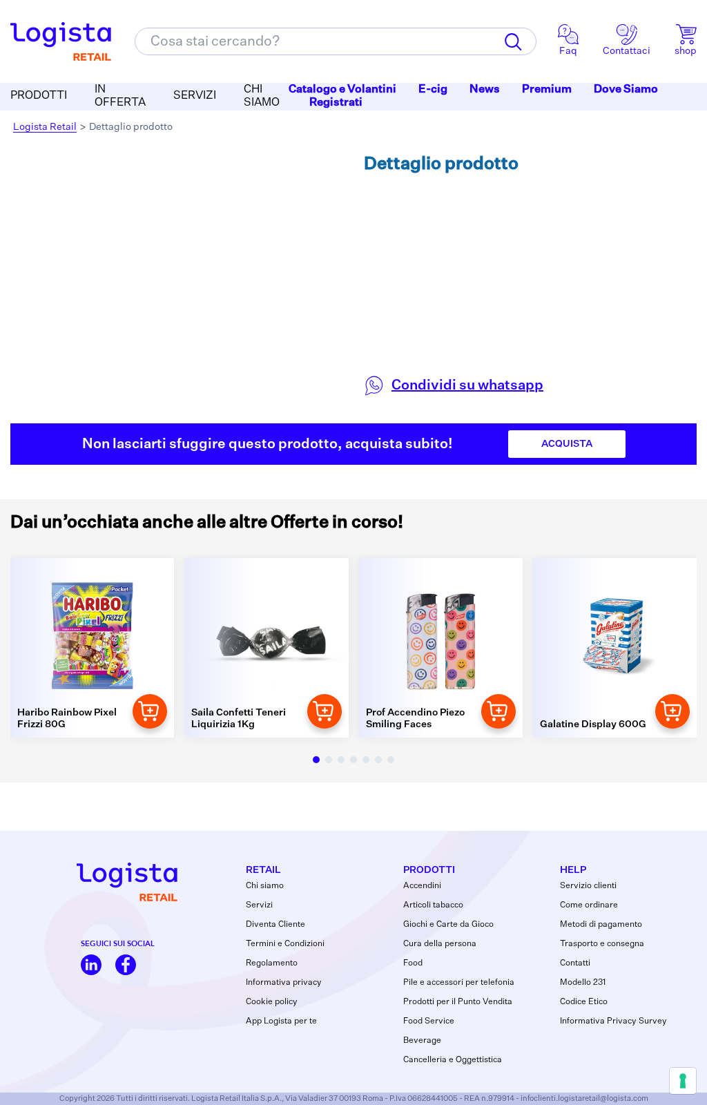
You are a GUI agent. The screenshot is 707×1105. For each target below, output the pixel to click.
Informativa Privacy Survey (613, 1021)
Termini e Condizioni (285, 944)
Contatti (575, 963)
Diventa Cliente (275, 925)
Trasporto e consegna (602, 944)
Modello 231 (583, 983)
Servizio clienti (588, 886)
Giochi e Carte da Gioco (448, 925)
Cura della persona (439, 944)
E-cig (432, 89)
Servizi (259, 905)
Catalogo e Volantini (342, 89)
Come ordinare (589, 905)
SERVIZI (194, 96)
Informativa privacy (284, 983)
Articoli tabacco (433, 905)
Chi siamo (265, 886)
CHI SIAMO (262, 96)
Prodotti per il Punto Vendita (457, 1002)
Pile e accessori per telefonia (458, 983)
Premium (547, 89)
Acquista (566, 444)
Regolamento (272, 963)
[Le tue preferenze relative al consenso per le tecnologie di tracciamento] (683, 1081)
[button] (316, 759)
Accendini (422, 886)
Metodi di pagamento (601, 925)
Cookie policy (272, 1002)
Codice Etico (584, 1002)
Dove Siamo (626, 89)
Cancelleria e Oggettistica (452, 1060)
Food (413, 963)
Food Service (428, 1021)
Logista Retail (45, 127)
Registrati (335, 102)
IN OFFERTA (120, 96)
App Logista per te (281, 1021)
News (484, 89)
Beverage (422, 1041)
